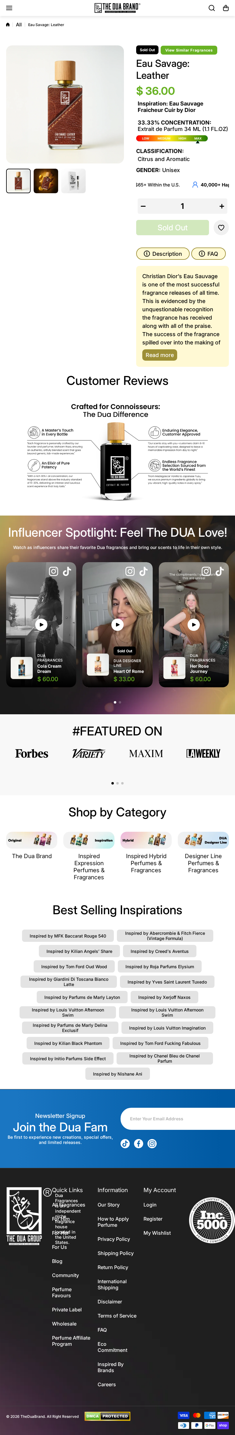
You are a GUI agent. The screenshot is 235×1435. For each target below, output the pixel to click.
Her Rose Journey (199, 668)
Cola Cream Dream (49, 668)
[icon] (53, 572)
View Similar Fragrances (189, 50)
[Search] (212, 8)
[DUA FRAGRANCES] (117, 8)
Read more (160, 355)
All (19, 24)
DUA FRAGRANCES (50, 657)
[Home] (7, 24)
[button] (226, 8)
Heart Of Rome (129, 671)
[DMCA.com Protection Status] (107, 1416)
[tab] (208, 253)
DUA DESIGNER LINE (127, 663)
